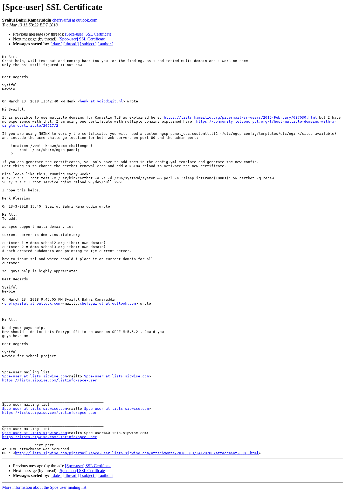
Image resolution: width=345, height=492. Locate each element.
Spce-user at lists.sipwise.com (34, 376)
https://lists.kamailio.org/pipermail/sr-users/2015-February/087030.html (240, 117)
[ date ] (56, 44)
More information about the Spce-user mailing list (44, 487)
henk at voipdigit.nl (101, 101)
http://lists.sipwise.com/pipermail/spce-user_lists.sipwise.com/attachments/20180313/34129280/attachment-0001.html (137, 453)
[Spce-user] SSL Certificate (88, 34)
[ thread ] (71, 44)
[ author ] (105, 44)
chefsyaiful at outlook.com (74, 20)
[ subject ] (88, 44)
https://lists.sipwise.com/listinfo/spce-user (49, 380)
